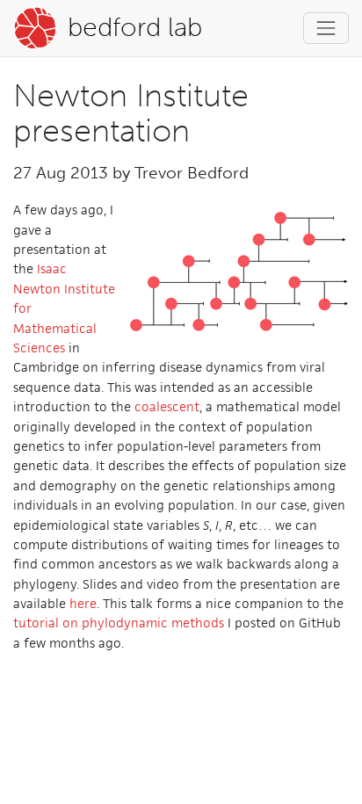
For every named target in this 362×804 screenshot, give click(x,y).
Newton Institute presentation (131, 112)
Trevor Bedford (191, 173)
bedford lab (131, 27)
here (83, 603)
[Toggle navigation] (326, 28)
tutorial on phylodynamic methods (118, 622)
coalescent (166, 406)
